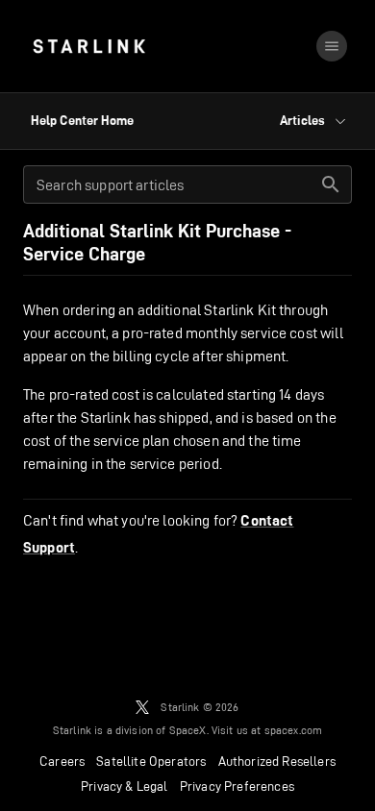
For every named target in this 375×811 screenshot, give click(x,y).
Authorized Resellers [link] (277, 761)
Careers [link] (62, 761)
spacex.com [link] (293, 730)
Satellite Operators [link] (151, 761)
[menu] (331, 46)
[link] (89, 46)
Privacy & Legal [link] (124, 786)
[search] (331, 184)
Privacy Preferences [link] (237, 786)
